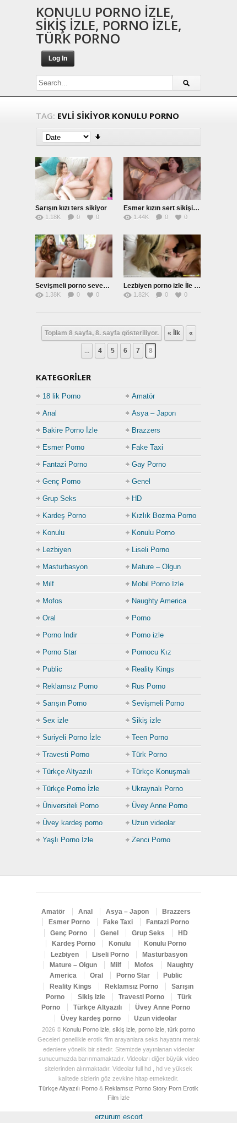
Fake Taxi (147, 447)
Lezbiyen (56, 550)
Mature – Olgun (156, 567)
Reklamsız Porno (70, 686)
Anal (49, 413)
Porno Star (59, 652)
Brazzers (146, 430)
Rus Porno (148, 686)
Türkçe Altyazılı (67, 771)
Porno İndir (59, 635)
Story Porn (167, 1088)
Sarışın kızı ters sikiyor (71, 208)
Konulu (53, 532)
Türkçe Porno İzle (70, 788)
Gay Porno (149, 464)
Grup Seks (59, 498)
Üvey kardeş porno (72, 823)
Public (52, 669)
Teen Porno (150, 737)
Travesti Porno (65, 754)
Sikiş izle (146, 720)
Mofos (52, 601)
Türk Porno (149, 754)
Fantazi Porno (64, 464)
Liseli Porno (150, 550)
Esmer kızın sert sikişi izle (164, 208)
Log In (58, 58)
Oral (49, 618)
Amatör (143, 396)
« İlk (174, 333)
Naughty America (159, 601)
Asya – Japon (154, 413)
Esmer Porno (63, 447)
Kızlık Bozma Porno (164, 515)
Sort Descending (98, 137)
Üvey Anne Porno (159, 806)
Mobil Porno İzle (158, 584)
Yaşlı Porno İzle (67, 840)
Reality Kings (153, 669)
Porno (141, 618)
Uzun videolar (153, 823)
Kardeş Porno (64, 515)
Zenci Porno (151, 840)
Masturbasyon (65, 567)
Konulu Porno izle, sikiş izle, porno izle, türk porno (109, 25)
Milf (48, 584)
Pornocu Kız (151, 652)
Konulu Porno (153, 532)
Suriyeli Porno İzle (71, 737)
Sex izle (55, 720)
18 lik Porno (61, 396)
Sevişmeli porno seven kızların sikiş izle (97, 286)
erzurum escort (119, 1117)
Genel (141, 481)
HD (137, 498)
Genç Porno (61, 481)
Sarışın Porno (64, 703)
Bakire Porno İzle (70, 430)
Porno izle (148, 635)
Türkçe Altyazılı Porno (68, 1088)
